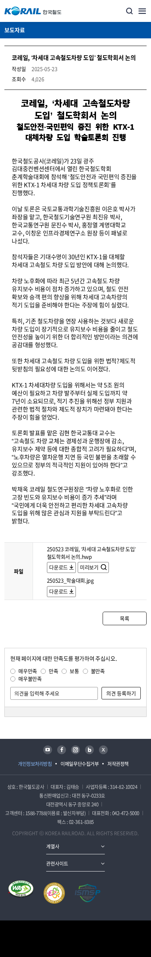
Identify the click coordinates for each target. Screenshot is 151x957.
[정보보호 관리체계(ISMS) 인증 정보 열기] (87, 893)
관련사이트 (57, 863)
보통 (74, 671)
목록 (124, 618)
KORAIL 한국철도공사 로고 (33, 11)
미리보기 (89, 567)
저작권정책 (118, 763)
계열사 (52, 846)
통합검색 (129, 11)
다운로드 (58, 567)
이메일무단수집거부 (79, 763)
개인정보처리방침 (35, 763)
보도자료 (14, 30)
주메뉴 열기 (142, 11)
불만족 (98, 671)
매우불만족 (29, 678)
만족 (53, 671)
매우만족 (27, 671)
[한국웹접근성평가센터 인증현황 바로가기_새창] (21, 893)
